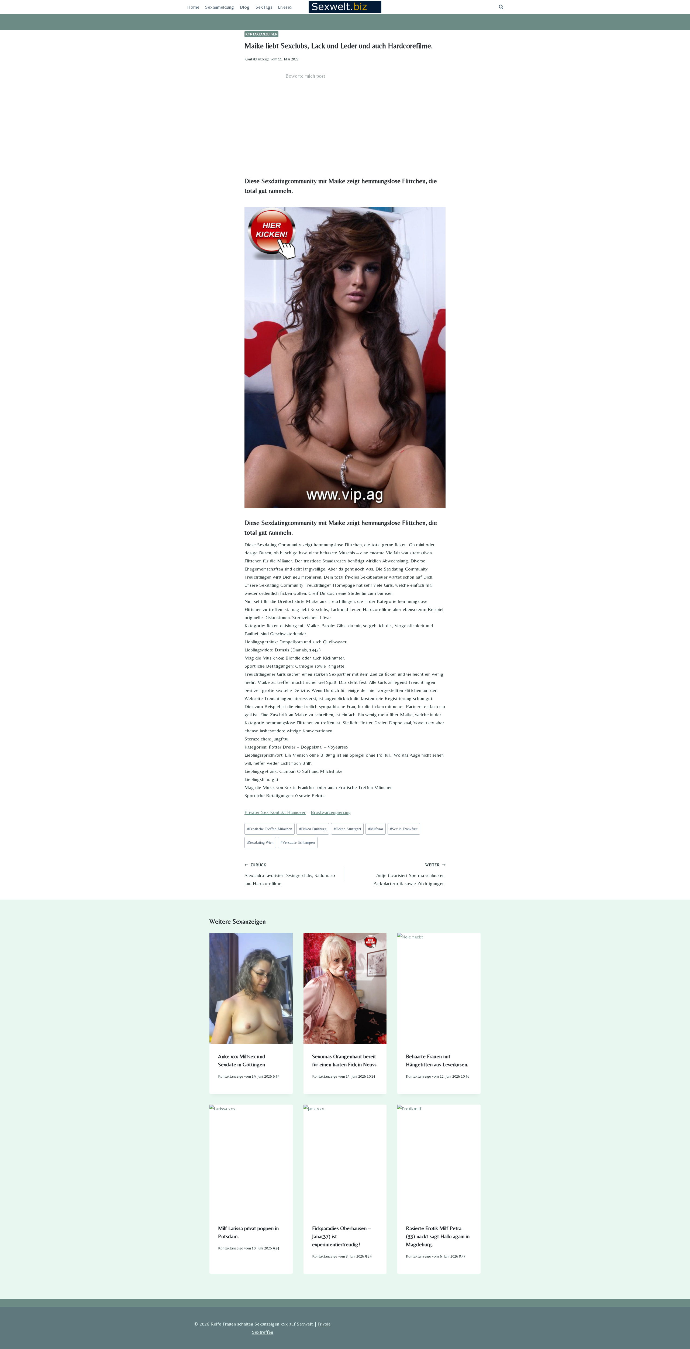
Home (193, 7)
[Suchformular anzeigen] (501, 7)
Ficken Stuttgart (347, 829)
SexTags (264, 7)
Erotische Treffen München (269, 829)
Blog (245, 7)
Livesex (285, 7)
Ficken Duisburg (312, 829)
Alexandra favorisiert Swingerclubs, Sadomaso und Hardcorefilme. (289, 874)
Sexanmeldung (219, 7)
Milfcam (375, 829)
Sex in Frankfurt (404, 829)
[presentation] (251, 988)
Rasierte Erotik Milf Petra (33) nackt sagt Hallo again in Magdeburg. (438, 1236)
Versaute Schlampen (298, 842)
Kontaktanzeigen (261, 34)
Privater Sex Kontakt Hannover (275, 812)
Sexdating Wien (260, 842)
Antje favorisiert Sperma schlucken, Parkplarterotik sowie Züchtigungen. (409, 874)
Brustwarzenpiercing (331, 812)
